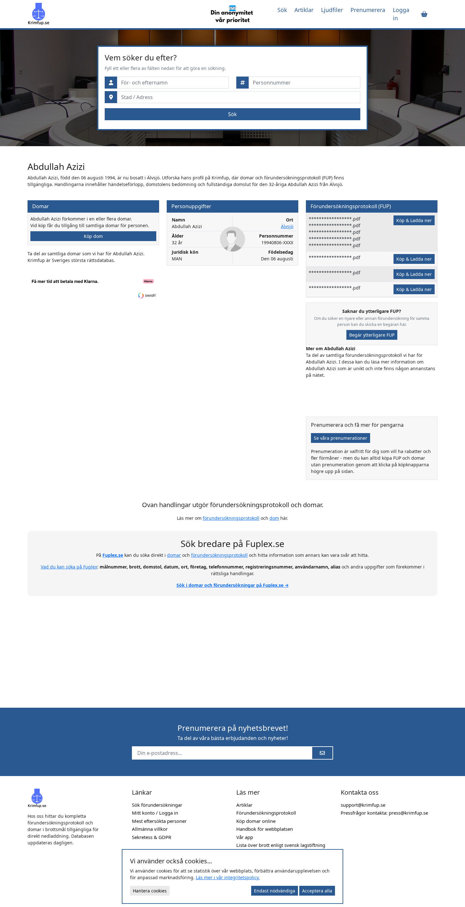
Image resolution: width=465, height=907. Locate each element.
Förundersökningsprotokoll (266, 813)
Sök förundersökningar (157, 805)
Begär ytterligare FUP (371, 335)
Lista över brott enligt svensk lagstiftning (280, 845)
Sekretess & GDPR (151, 837)
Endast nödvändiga (274, 891)
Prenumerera (367, 10)
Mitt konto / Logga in (155, 813)
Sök (282, 10)
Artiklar (303, 10)
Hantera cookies (150, 891)
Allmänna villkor (150, 829)
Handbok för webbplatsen (264, 829)
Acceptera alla (317, 891)
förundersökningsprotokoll (231, 518)
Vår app (244, 837)
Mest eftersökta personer (159, 821)
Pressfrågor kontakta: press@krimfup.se (384, 813)
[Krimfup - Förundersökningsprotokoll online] (113, 14)
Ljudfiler (332, 10)
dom (274, 518)
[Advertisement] (232, 648)
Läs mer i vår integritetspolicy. (228, 877)
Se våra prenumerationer (340, 438)
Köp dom (93, 236)
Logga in (401, 14)
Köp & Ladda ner (414, 220)
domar (174, 555)
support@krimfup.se (363, 805)
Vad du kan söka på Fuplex (69, 567)
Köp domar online (256, 821)
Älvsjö (287, 226)
